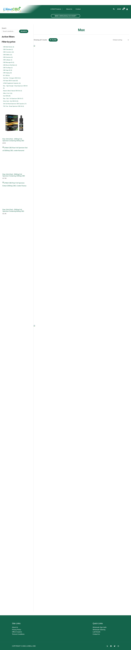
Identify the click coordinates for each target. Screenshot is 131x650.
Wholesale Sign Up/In (99, 627)
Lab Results (96, 632)
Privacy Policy (16, 629)
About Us (15, 627)
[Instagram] (118, 646)
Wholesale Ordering (99, 629)
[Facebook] (111, 646)
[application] (62, 9)
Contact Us (96, 634)
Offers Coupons (17, 632)
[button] (114, 9)
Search (4, 28)
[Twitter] (114, 646)
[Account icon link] (127, 9)
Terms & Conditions (18, 634)
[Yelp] (107, 646)
